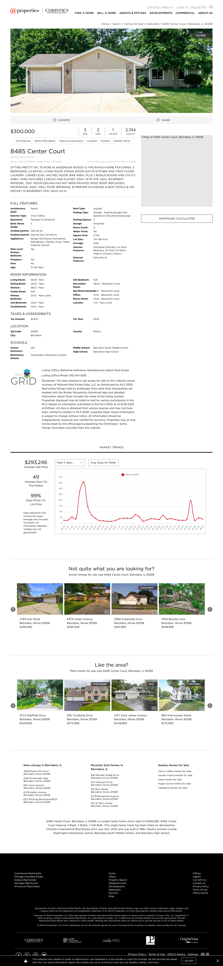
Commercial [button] (185, 13)
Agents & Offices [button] (132, 13)
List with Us (199, 880)
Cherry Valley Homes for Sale (174, 771)
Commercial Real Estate (27, 873)
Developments (161, 13)
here (156, 962)
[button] (177, 171)
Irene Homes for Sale (170, 779)
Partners (113, 893)
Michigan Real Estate (26, 883)
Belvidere (57, 161)
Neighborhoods (117, 883)
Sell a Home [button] (106, 13)
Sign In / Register (191, 7)
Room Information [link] (45, 141)
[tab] (111, 448)
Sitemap (193, 954)
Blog (111, 896)
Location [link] (92, 141)
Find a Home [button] (84, 13)
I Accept (188, 960)
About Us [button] (205, 13)
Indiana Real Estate (25, 880)
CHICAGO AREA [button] (159, 7)
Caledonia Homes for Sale (172, 788)
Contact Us (199, 883)
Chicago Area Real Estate (28, 876)
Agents (197, 876)
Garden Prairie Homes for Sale (175, 775)
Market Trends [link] (122, 141)
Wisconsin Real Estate (27, 886)
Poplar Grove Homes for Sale (174, 783)
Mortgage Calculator (177, 218)
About (112, 876)
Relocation (115, 889)
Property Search (118, 880)
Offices (197, 873)
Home (112, 873)
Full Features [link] (23, 141)
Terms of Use (200, 889)
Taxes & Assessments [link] (71, 141)
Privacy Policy (201, 886)
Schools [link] (106, 141)
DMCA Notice (200, 893)
